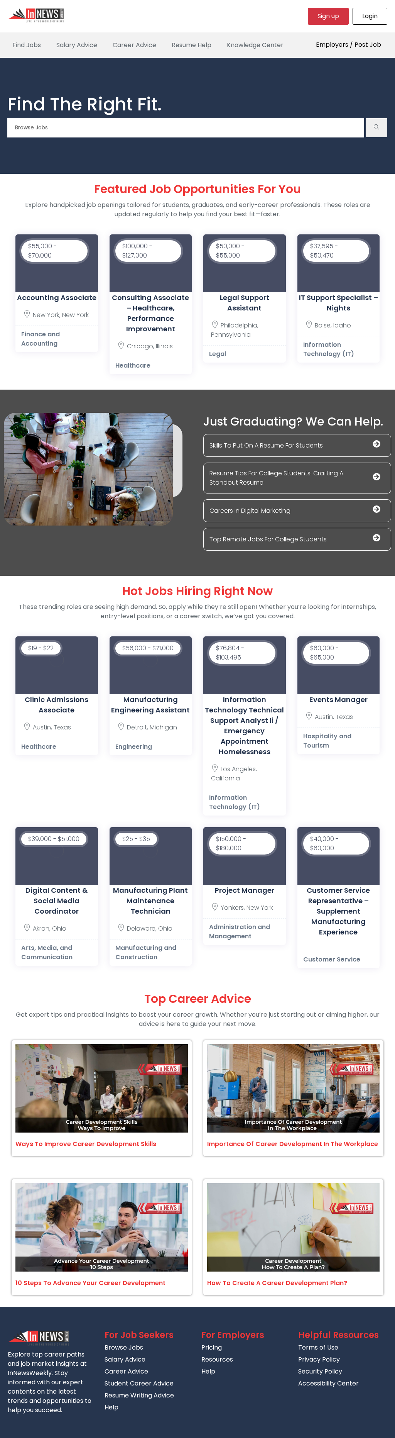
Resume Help (191, 45)
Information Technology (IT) (328, 349)
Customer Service (331, 959)
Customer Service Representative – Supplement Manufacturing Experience (338, 911)
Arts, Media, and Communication (47, 952)
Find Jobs (26, 45)
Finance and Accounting (40, 339)
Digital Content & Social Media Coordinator (56, 900)
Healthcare (132, 365)
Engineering (133, 746)
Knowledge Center (255, 45)
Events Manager (338, 699)
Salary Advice (76, 45)
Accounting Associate (56, 297)
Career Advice (134, 45)
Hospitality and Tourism (327, 741)
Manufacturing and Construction (145, 952)
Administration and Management (239, 931)
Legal (217, 353)
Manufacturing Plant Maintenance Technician (150, 900)
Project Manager (244, 890)
